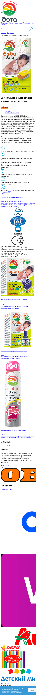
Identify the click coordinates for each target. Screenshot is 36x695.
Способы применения (12, 113)
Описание (8, 111)
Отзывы (3, 25)
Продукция (4, 23)
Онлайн (9, 489)
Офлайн (3, 489)
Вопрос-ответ (18, 23)
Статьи (11, 23)
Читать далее (5, 465)
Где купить (26, 23)
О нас (32, 23)
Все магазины (5, 683)
